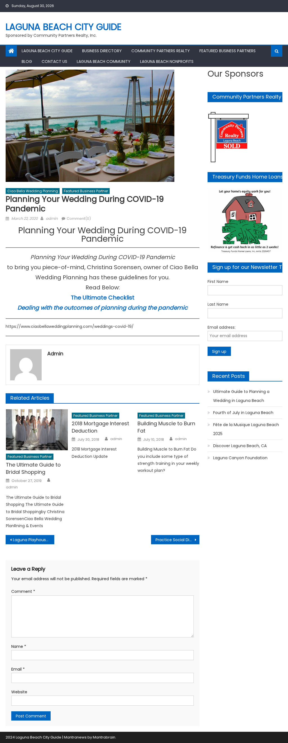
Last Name (218, 304)
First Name (218, 281)
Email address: (221, 327)
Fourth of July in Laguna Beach (243, 412)
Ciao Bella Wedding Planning (32, 191)
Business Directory (102, 51)
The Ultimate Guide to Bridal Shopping (33, 468)
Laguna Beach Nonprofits (167, 61)
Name (18, 646)
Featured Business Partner (86, 191)
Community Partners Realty (160, 51)
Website (19, 692)
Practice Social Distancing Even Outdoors (177, 540)
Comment (23, 591)
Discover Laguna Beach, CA (240, 446)
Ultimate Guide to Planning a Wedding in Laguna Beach (241, 396)
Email (18, 669)
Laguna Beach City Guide (64, 26)
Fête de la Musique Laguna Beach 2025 (246, 429)
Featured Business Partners (227, 51)
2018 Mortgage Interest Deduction (100, 427)
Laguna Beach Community (103, 61)
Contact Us (54, 61)
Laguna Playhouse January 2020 (33, 540)
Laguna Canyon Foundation (240, 458)
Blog (27, 61)
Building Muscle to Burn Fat (166, 427)
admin (52, 218)
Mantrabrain (104, 737)
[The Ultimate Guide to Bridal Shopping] (37, 430)
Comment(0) (79, 218)
